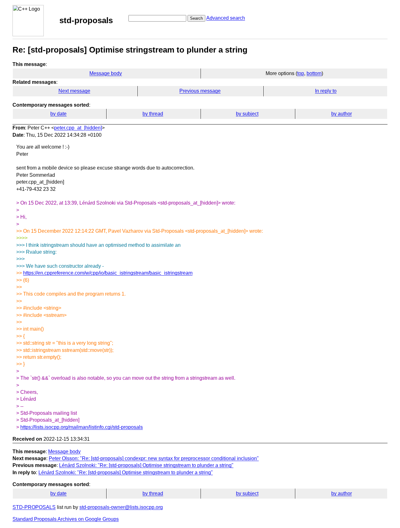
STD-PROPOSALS (34, 507)
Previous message (200, 91)
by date (58, 113)
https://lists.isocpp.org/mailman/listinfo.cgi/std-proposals (81, 427)
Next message (74, 91)
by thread (152, 113)
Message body (105, 73)
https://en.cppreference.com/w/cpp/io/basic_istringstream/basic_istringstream (107, 273)
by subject (247, 113)
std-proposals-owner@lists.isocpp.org (121, 507)
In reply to (326, 91)
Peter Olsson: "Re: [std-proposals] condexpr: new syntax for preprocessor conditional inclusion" (154, 458)
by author (341, 113)
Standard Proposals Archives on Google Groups (65, 519)
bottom (314, 73)
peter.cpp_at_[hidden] (78, 127)
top (300, 73)
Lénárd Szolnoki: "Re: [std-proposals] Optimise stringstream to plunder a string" (146, 465)
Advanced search (225, 18)
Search (196, 18)
